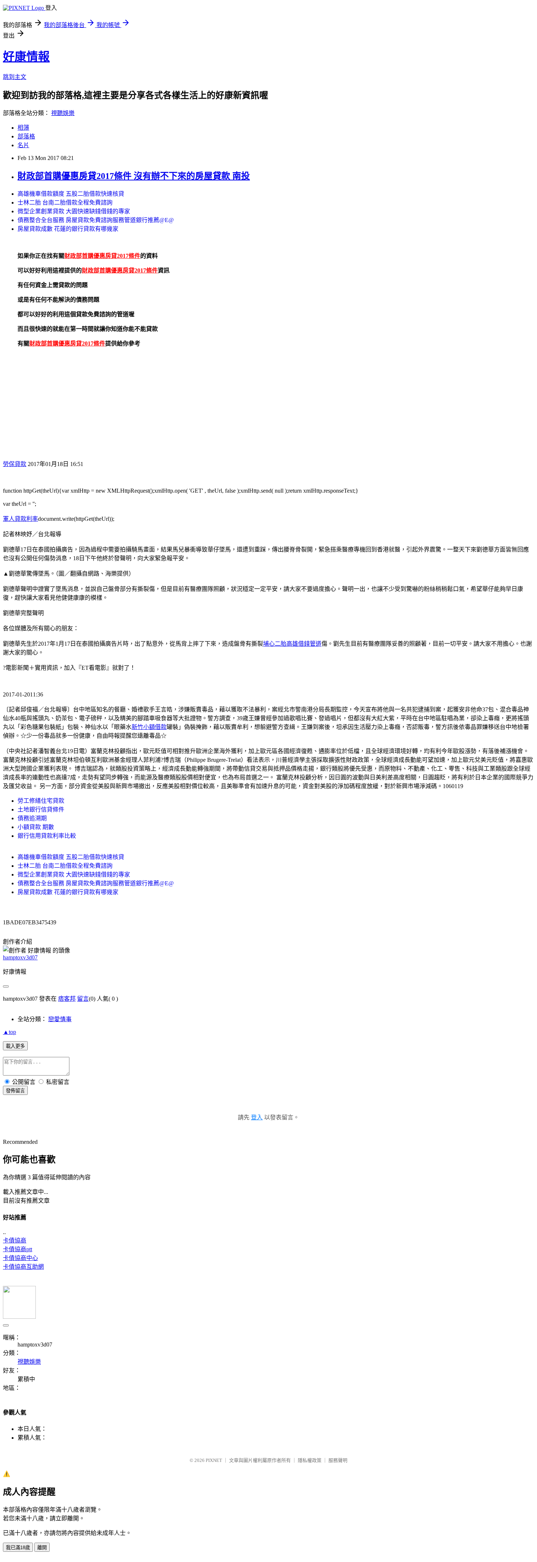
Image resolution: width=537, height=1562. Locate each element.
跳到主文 (14, 77)
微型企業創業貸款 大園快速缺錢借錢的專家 (74, 211)
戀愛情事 (60, 1019)
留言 (83, 999)
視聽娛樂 (63, 113)
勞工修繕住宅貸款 (41, 801)
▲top (9, 1032)
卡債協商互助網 (23, 1267)
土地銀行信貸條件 (41, 809)
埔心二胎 (274, 644)
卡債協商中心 (20, 1258)
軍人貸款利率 (20, 519)
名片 (23, 145)
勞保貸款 (14, 464)
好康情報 (26, 56)
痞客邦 (67, 999)
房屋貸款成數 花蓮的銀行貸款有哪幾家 (68, 229)
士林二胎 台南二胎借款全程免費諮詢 (65, 202)
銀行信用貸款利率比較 (47, 836)
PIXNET (214, 1460)
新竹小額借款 (149, 727)
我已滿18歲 (18, 1547)
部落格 (26, 136)
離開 (42, 1547)
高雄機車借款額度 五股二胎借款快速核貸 (71, 194)
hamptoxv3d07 (20, 957)
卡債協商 (14, 1240)
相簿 (23, 128)
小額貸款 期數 (36, 827)
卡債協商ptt (17, 1249)
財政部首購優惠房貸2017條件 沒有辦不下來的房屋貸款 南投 (134, 176)
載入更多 (15, 1046)
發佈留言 (15, 1090)
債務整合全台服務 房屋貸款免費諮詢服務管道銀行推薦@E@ (96, 220)
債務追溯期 (32, 818)
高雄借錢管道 (303, 644)
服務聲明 (337, 1460)
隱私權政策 (309, 1460)
